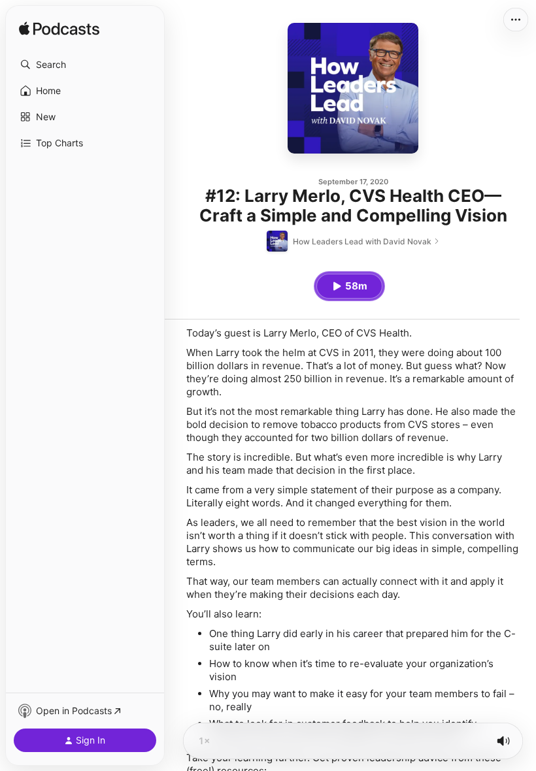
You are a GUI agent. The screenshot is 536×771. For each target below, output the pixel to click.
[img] (59, 29)
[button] (85, 65)
